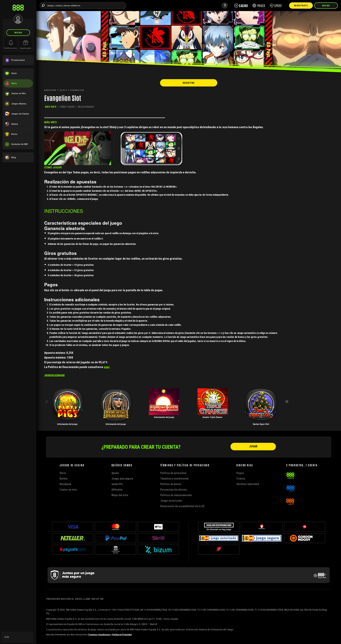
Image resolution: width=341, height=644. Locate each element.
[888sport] (290, 501)
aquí (106, 367)
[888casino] (290, 475)
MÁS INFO (50, 106)
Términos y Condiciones (99, 634)
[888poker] (290, 488)
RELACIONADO (86, 106)
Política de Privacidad (122, 634)
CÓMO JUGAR (67, 106)
